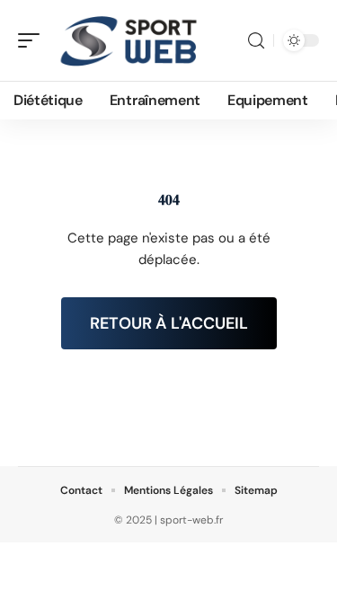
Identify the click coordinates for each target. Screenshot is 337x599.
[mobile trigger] (33, 40)
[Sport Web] (129, 40)
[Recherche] (256, 41)
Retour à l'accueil (169, 323)
